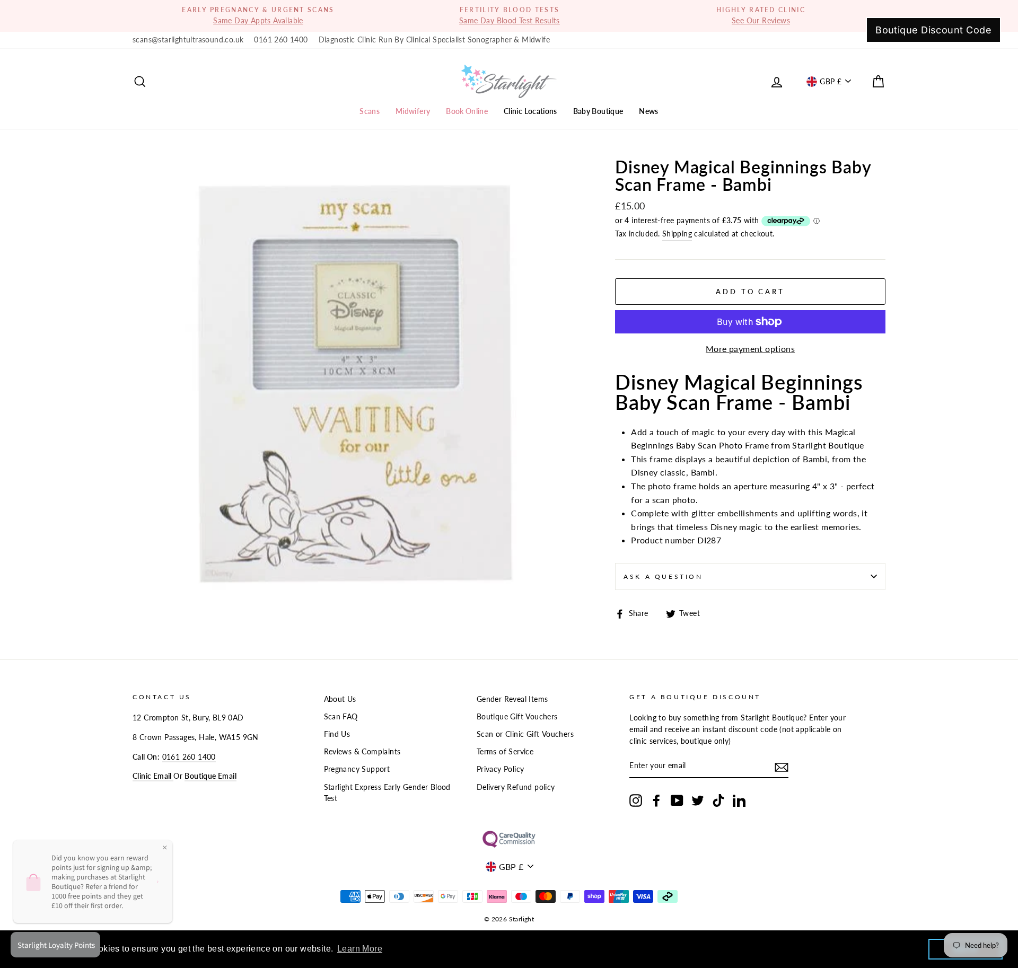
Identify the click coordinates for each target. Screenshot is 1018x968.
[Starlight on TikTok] (718, 800)
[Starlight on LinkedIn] (739, 800)
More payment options (750, 349)
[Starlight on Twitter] (697, 800)
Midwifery (413, 111)
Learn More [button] (359, 948)
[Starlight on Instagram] (635, 800)
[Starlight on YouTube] (677, 800)
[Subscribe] (781, 767)
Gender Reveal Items (512, 699)
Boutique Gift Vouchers (517, 716)
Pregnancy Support (357, 769)
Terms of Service (505, 751)
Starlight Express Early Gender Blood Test (387, 793)
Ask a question (663, 576)
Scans (369, 111)
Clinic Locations (530, 111)
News (648, 111)
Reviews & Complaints (362, 751)
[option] (258, 16)
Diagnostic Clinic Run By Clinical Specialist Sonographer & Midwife (434, 40)
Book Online (467, 111)
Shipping (677, 234)
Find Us (337, 734)
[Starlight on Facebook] (656, 800)
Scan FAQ (341, 716)
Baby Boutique (598, 111)
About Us (340, 699)
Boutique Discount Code (933, 30)
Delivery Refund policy (516, 787)
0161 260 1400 (281, 40)
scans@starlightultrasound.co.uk (188, 40)
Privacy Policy (500, 769)
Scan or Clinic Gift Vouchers (525, 734)
